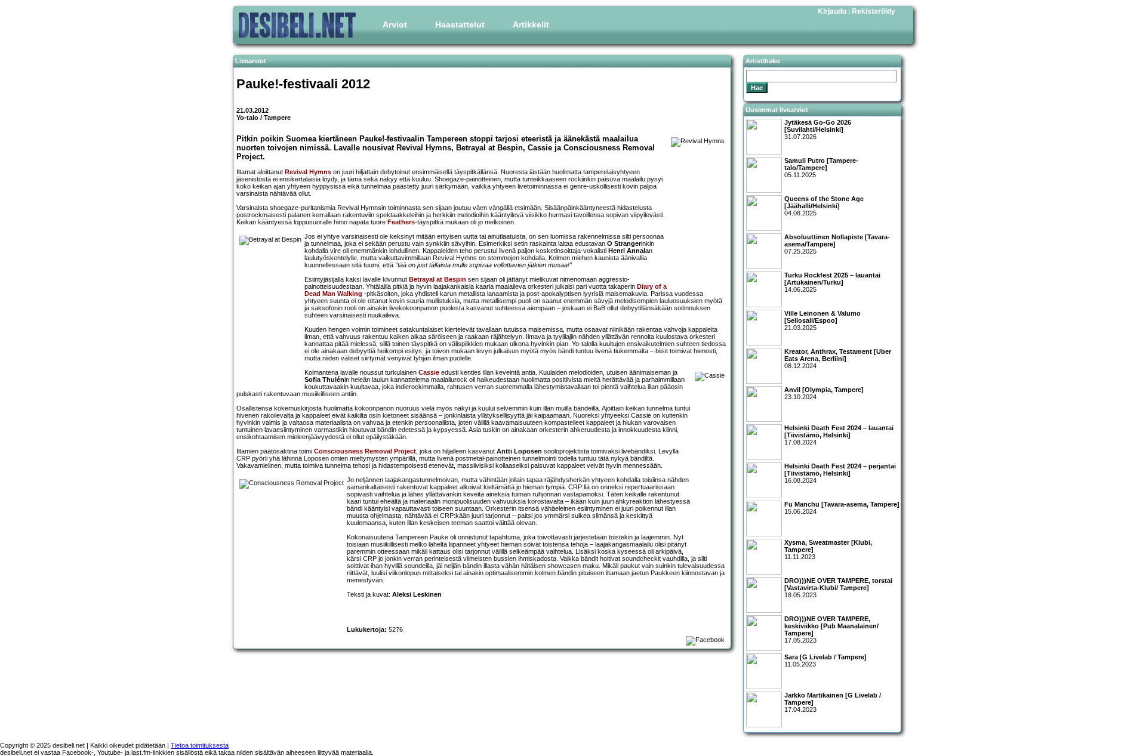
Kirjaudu (832, 11)
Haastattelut (460, 24)
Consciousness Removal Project (365, 451)
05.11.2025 (821, 167)
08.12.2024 (837, 358)
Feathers (401, 222)
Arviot (395, 24)
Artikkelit (531, 24)
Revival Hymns (308, 171)
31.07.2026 (817, 129)
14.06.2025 (832, 282)
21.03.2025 (822, 320)
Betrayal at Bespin (437, 279)
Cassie (428, 372)
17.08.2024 (839, 435)
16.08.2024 (840, 473)
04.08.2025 (824, 206)
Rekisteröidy (873, 11)
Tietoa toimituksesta (200, 745)
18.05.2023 (838, 587)
